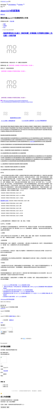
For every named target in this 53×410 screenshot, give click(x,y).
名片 (4, 27)
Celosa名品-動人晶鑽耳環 (28, 120)
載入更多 (3, 325)
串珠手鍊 (32, 141)
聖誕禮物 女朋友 (5, 200)
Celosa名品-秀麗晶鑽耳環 (40, 120)
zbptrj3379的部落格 (10, 10)
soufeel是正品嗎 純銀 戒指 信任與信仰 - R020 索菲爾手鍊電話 (18, 290)
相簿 (4, 24)
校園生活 (11, 320)
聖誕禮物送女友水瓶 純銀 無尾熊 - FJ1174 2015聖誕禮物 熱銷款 (18, 291)
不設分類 (12, 21)
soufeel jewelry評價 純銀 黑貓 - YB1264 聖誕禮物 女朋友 (16, 285)
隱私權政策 (34, 390)
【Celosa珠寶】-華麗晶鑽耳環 (8, 120)
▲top (2, 322)
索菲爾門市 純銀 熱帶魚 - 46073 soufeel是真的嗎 (14, 296)
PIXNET (16, 390)
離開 (8, 407)
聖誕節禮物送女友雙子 (15, 117)
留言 (14, 316)
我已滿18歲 (3, 407)
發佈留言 (3, 333)
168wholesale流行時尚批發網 (7, 299)
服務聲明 (39, 390)
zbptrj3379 (3, 308)
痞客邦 (10, 316)
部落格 (5, 25)
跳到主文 (3, 14)
